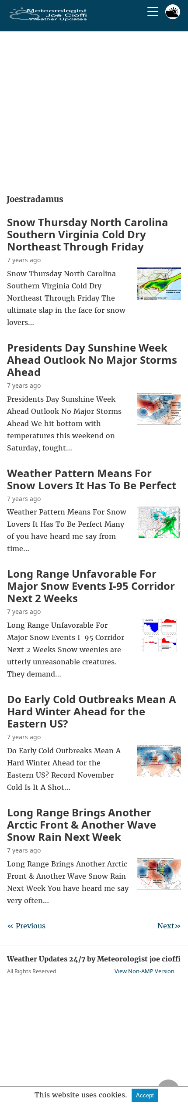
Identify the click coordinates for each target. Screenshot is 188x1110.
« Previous (26, 925)
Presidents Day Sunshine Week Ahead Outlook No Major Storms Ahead (92, 359)
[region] (94, 109)
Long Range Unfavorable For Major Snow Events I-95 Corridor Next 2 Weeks (91, 585)
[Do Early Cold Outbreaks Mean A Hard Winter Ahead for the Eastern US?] (159, 774)
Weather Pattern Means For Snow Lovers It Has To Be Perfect (91, 479)
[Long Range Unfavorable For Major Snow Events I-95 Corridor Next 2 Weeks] (159, 649)
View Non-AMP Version (144, 971)
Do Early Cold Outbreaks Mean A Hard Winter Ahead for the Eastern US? (91, 711)
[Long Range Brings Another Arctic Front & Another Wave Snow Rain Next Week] (159, 887)
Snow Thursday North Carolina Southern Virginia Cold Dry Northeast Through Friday (87, 234)
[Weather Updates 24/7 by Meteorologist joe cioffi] (48, 19)
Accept (145, 1095)
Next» (169, 925)
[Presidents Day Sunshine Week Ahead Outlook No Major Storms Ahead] (159, 423)
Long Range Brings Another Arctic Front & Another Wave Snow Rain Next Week (81, 824)
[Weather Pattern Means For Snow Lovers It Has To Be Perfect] (159, 535)
